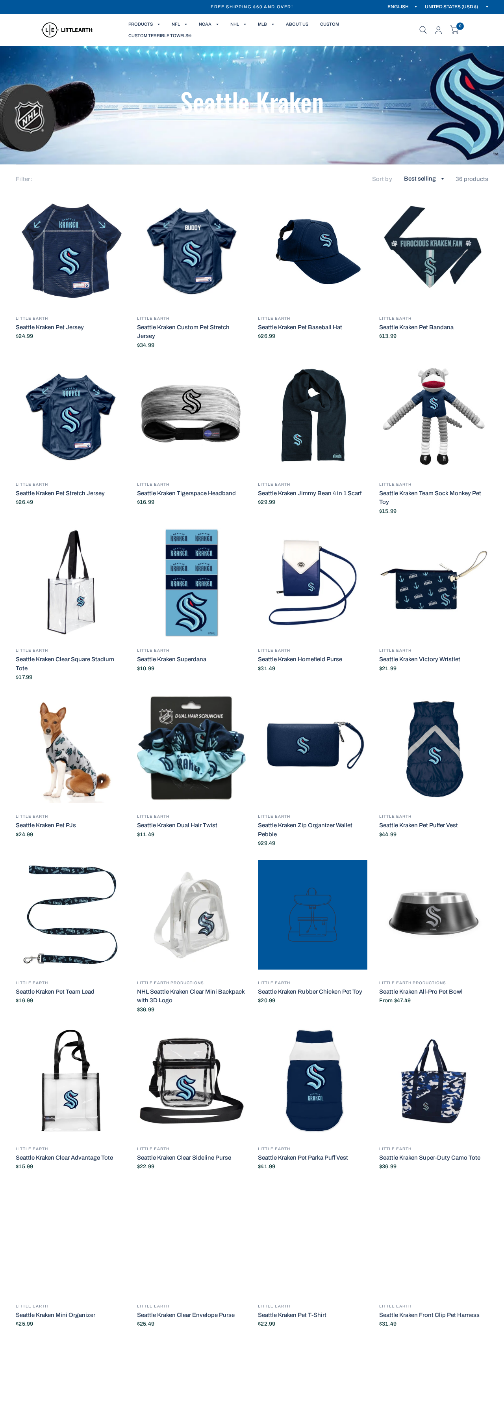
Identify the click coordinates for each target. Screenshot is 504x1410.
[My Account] (438, 30)
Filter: (24, 179)
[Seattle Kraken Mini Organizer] (70, 1238)
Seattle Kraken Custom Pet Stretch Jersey (183, 331)
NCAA (205, 24)
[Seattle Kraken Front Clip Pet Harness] (434, 1238)
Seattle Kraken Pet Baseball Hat (300, 327)
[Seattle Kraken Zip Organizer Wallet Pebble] (312, 749)
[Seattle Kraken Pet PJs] (70, 749)
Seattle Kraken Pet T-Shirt (292, 1315)
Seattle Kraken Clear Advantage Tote (64, 1157)
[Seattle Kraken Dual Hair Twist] (191, 749)
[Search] (423, 30)
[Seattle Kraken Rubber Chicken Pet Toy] (312, 915)
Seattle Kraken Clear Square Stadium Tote (65, 663)
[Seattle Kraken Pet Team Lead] (70, 915)
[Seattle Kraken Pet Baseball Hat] (312, 250)
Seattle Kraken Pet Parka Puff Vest (303, 1157)
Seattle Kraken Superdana (171, 659)
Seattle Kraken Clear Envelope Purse (186, 1315)
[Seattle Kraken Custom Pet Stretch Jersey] (191, 250)
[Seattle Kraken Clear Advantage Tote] (70, 1081)
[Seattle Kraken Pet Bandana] (434, 250)
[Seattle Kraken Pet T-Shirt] (312, 1238)
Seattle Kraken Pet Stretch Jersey (60, 493)
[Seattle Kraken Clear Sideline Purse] (191, 1081)
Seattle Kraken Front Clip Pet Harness (429, 1315)
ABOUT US (297, 24)
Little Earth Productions (170, 983)
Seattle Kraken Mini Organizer (55, 1315)
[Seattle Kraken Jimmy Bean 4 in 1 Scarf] (312, 416)
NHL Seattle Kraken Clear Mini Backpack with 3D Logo (191, 996)
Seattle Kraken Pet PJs (46, 825)
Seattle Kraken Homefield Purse (300, 659)
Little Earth (32, 318)
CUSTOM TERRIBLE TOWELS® (159, 35)
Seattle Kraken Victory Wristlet (419, 659)
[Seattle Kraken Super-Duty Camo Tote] (434, 1081)
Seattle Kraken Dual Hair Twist (177, 825)
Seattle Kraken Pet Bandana (416, 327)
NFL (176, 24)
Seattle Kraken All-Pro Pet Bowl (421, 991)
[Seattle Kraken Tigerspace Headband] (191, 416)
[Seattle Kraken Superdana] (191, 583)
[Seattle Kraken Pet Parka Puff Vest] (312, 1081)
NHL (234, 24)
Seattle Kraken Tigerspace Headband (186, 493)
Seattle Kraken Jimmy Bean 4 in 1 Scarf (309, 493)
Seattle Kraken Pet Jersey (50, 327)
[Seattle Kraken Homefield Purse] (312, 583)
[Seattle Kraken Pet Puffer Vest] (434, 749)
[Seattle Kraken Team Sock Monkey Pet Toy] (434, 416)
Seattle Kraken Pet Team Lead (55, 991)
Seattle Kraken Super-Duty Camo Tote (429, 1157)
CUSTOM (329, 24)
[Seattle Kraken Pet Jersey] (70, 250)
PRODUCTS (140, 24)
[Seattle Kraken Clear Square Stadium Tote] (70, 583)
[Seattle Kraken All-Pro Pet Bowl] (434, 915)
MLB (262, 24)
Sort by (382, 179)
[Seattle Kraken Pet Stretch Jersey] (70, 416)
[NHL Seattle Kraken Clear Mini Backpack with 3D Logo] (191, 915)
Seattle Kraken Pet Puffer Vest (418, 825)
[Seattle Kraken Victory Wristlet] (434, 583)
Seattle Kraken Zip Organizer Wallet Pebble (305, 829)
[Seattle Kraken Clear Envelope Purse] (191, 1238)
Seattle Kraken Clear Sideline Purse (184, 1157)
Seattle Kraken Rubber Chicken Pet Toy (310, 991)
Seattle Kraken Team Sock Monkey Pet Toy (430, 497)
